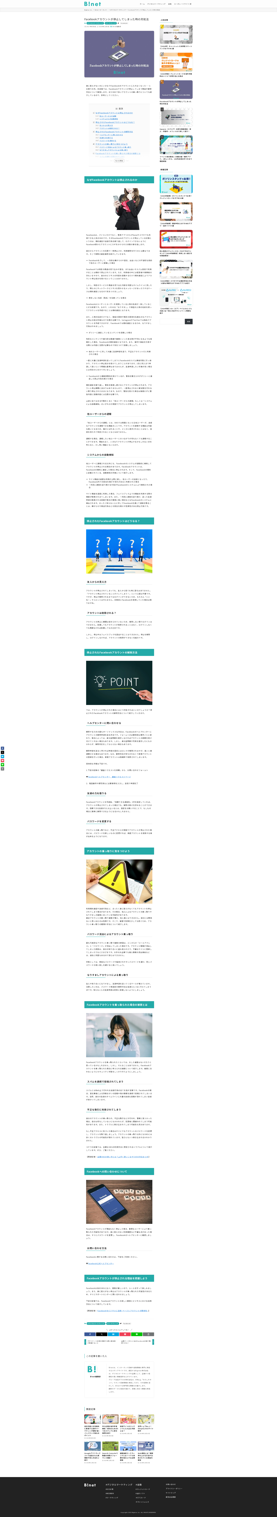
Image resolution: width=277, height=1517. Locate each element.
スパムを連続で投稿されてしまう (112, 156)
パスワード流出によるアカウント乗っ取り (115, 147)
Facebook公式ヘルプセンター (101, 1263)
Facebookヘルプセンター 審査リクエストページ (109, 776)
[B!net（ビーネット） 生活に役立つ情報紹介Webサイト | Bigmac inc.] (92, 4)
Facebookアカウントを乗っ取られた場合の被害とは (118, 153)
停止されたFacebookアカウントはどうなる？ (115, 122)
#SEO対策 (109, 1489)
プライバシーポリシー (174, 1488)
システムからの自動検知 (109, 119)
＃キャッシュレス (142, 1502)
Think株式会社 (126, 1380)
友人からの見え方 (106, 125)
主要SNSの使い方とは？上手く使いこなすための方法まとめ (122, 1156)
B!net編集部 (95, 1376)
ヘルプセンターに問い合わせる (111, 135)
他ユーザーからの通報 (108, 116)
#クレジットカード (143, 1489)
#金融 (139, 1484)
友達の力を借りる (106, 138)
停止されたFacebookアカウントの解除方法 (114, 131)
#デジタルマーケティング (95, 23)
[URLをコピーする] (148, 1334)
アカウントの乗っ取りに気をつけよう (112, 144)
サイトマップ (171, 1493)
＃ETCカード (141, 1498)
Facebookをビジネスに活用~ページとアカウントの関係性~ (122, 1310)
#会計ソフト (140, 1493)
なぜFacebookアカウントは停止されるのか (114, 113)
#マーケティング (111, 23)
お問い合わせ (171, 1484)
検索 (188, 321)
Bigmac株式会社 (141, 1370)
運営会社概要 (171, 1497)
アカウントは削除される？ (110, 128)
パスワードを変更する (108, 140)
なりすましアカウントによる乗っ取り (114, 150)
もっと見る (119, 161)
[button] (90, 1334)
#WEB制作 (110, 1493)
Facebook (124, 23)
